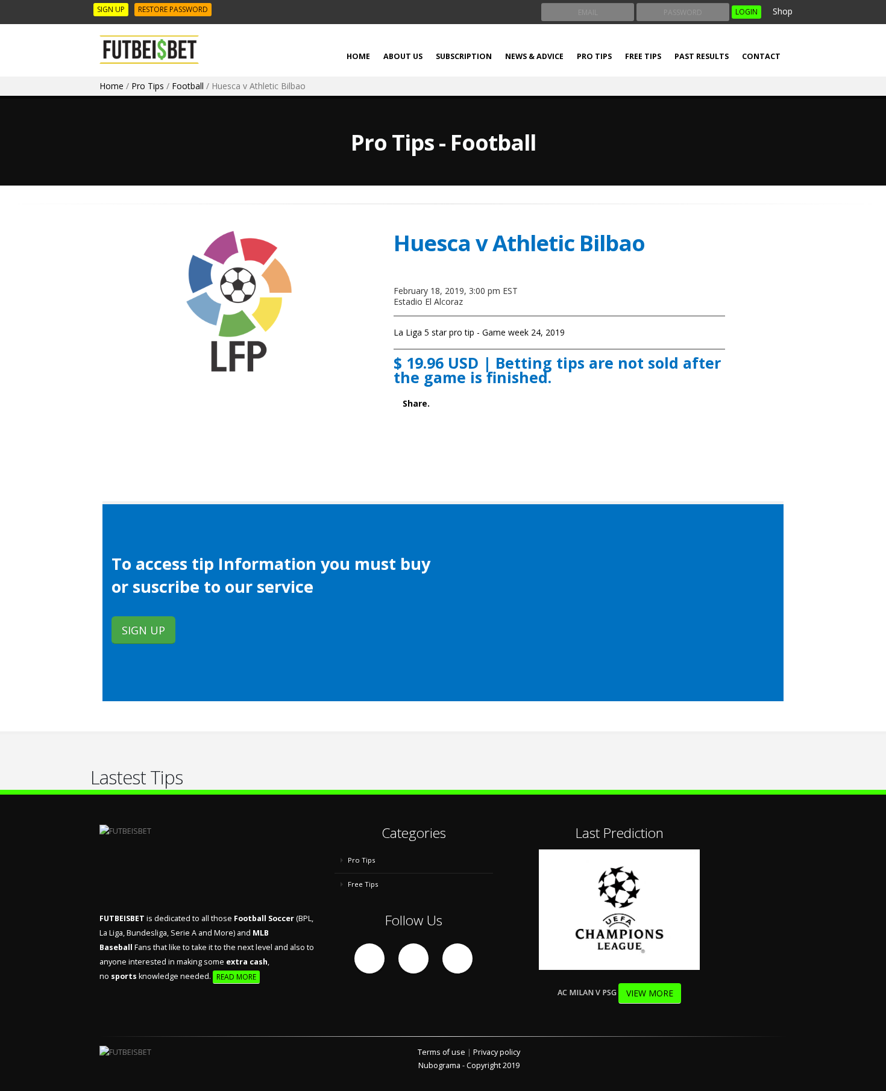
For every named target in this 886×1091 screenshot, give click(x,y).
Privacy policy (496, 1052)
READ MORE (236, 977)
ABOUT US (403, 56)
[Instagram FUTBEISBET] (457, 958)
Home (111, 86)
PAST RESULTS (701, 56)
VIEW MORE (649, 993)
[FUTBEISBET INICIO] (153, 50)
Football (188, 86)
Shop (781, 11)
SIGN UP (111, 9)
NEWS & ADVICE (534, 56)
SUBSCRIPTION (464, 56)
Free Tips (643, 56)
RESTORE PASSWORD (173, 9)
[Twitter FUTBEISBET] (413, 958)
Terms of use (441, 1052)
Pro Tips (594, 56)
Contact (761, 56)
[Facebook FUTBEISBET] (369, 958)
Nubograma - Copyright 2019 (469, 1065)
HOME (358, 56)
